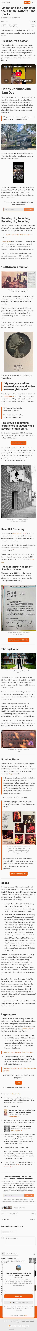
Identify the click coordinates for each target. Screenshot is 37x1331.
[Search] (34, 1254)
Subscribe (27, 2)
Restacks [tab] (12, 1232)
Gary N (11, 774)
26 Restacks (22, 1207)
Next (31, 1220)
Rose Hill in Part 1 (19, 533)
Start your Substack (15, 1326)
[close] (32, 1265)
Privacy (23, 1321)
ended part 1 (6, 241)
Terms (27, 1321)
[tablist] (8, 1232)
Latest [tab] (8, 1254)
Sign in (33, 2)
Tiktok (17, 1165)
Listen (33, 21)
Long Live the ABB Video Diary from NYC (18, 1052)
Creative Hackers (28, 1029)
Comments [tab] (5, 1232)
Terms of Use (26, 1307)
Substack (11, 1329)
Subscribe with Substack (20, 1303)
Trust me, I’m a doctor (14, 40)
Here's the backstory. (20, 292)
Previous (6, 1220)
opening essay (9, 396)
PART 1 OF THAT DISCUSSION (18, 235)
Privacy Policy (18, 1310)
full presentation (15, 1094)
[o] (18, 172)
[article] (18, 1263)
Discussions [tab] (14, 1254)
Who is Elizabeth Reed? (9, 1259)
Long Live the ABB (13, 1114)
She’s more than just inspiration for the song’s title (12, 1262)
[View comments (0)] (10, 26)
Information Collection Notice (21, 1308)
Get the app (25, 1326)
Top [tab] (3, 1254)
